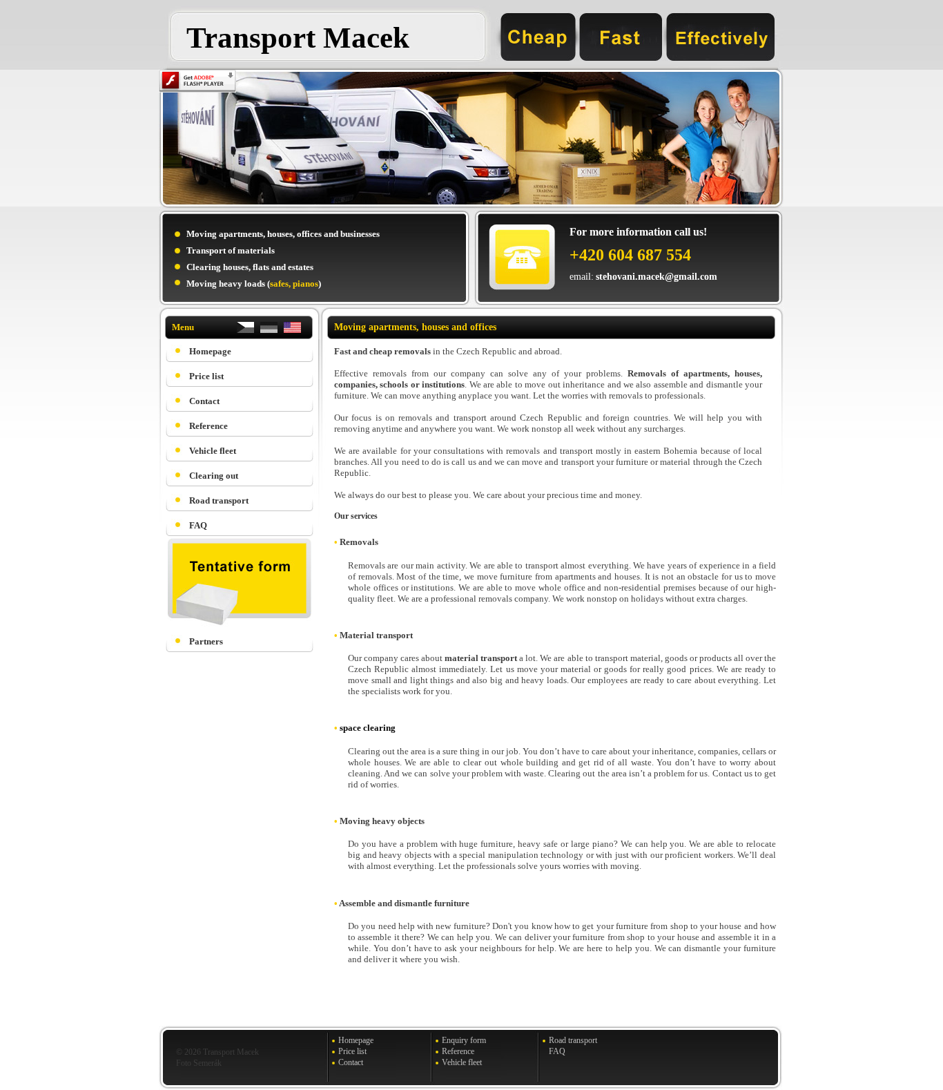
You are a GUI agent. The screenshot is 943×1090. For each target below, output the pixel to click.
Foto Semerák (199, 1063)
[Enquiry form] (235, 623)
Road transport (219, 500)
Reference (208, 426)
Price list (206, 376)
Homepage (210, 351)
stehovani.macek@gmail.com (656, 276)
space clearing (368, 728)
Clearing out (213, 475)
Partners (206, 641)
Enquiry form (464, 1040)
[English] (292, 330)
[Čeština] (245, 330)
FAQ (198, 525)
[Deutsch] (269, 330)
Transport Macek (297, 37)
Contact (204, 401)
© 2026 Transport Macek (217, 1052)
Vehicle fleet (212, 451)
